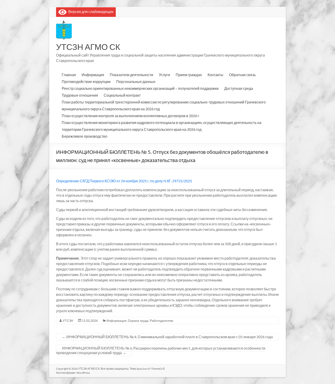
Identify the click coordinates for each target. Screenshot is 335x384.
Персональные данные (135, 81)
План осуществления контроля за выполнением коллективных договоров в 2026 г (130, 115)
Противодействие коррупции (86, 81)
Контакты (215, 74)
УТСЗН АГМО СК (88, 47)
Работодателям (161, 320)
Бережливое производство (84, 136)
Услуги (164, 74)
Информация (93, 74)
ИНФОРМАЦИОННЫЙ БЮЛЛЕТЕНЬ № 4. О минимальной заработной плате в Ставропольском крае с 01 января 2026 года (167, 337)
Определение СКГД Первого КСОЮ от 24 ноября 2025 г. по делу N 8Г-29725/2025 (124, 181)
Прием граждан (189, 74)
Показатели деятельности (131, 74)
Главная (69, 74)
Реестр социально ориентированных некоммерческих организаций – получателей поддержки (140, 88)
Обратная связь (242, 74)
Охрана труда (138, 320)
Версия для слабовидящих (90, 11)
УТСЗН (68, 320)
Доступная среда (238, 88)
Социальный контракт (122, 95)
